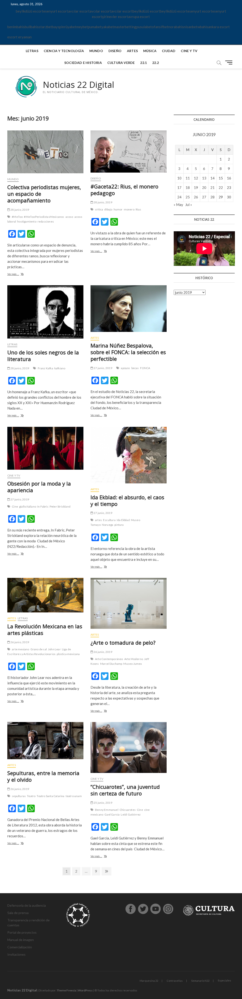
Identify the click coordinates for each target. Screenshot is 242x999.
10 (179, 178)
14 (212, 178)
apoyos (125, 368)
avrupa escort (139, 16)
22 (221, 187)
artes (98, 520)
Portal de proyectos (22, 932)
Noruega (107, 524)
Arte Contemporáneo (109, 659)
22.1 (143, 63)
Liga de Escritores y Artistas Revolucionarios (39, 651)
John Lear (54, 649)
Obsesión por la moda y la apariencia (39, 487)
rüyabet (70, 27)
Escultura (109, 520)
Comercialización (19, 947)
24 (179, 197)
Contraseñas (175, 980)
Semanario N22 (200, 980)
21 (212, 187)
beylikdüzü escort (29, 11)
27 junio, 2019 (102, 368)
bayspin (58, 27)
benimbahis (16, 27)
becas (135, 368)
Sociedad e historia (83, 63)
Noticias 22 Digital (78, 85)
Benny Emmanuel (106, 810)
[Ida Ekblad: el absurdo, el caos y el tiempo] (129, 455)
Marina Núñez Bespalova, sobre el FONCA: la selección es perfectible (128, 352)
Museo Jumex (132, 663)
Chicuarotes (128, 810)
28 (212, 197)
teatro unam (74, 796)
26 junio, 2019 (19, 642)
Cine (15, 506)
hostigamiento (26, 221)
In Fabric (42, 506)
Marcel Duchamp (111, 663)
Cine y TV (189, 51)
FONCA (145, 368)
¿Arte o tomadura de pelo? (123, 642)
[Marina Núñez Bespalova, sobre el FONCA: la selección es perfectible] (129, 308)
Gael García (112, 814)
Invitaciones (16, 954)
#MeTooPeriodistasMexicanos (44, 217)
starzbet (45, 27)
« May (178, 204)
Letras (32, 51)
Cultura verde (121, 63)
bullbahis (32, 27)
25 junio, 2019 (102, 802)
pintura (119, 524)
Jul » (188, 204)
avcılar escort (79, 11)
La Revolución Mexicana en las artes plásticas (44, 629)
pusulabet (144, 27)
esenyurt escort (55, 11)
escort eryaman (19, 37)
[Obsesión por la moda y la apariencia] (45, 448)
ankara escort (219, 27)
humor (118, 209)
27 (204, 197)
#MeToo (17, 217)
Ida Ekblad (123, 520)
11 (188, 178)
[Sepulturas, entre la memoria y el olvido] (45, 740)
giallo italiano (27, 506)
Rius (138, 209)
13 (204, 178)
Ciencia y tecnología (64, 51)
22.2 (155, 63)
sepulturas (19, 796)
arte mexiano (20, 649)
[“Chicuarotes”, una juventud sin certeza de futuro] (129, 747)
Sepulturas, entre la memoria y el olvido (43, 776)
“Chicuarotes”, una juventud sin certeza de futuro (125, 790)
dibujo (108, 209)
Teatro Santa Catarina (50, 796)
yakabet (107, 27)
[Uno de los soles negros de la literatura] (45, 312)
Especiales (224, 980)
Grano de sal (38, 649)
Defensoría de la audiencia (26, 905)
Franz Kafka (45, 368)
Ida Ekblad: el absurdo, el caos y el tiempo (127, 500)
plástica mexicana (68, 654)
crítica (99, 209)
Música (149, 51)
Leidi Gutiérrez (131, 814)
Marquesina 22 (149, 980)
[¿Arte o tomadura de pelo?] (129, 603)
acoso (69, 217)
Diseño (114, 51)
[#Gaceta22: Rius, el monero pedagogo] (129, 151)
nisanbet (190, 27)
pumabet (94, 27)
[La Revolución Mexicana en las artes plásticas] (45, 595)
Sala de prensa (18, 913)
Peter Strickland (60, 506)
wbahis (202, 27)
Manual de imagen (20, 940)
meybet (82, 27)
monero (129, 209)
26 (196, 197)
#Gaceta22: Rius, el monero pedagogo (124, 189)
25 (188, 197)
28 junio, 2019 (19, 209)
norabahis (176, 27)
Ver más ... (23, 274)
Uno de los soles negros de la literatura (43, 355)
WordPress (85, 990)
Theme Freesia (66, 990)
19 (196, 187)
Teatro (31, 796)
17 (179, 187)
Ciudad (168, 51)
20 (204, 187)
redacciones (46, 221)
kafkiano (59, 368)
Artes (132, 51)
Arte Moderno (133, 659)
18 (188, 187)
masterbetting (125, 27)
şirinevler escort (115, 16)
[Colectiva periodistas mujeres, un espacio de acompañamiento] (45, 151)
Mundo (96, 51)
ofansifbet (160, 27)
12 (196, 178)
